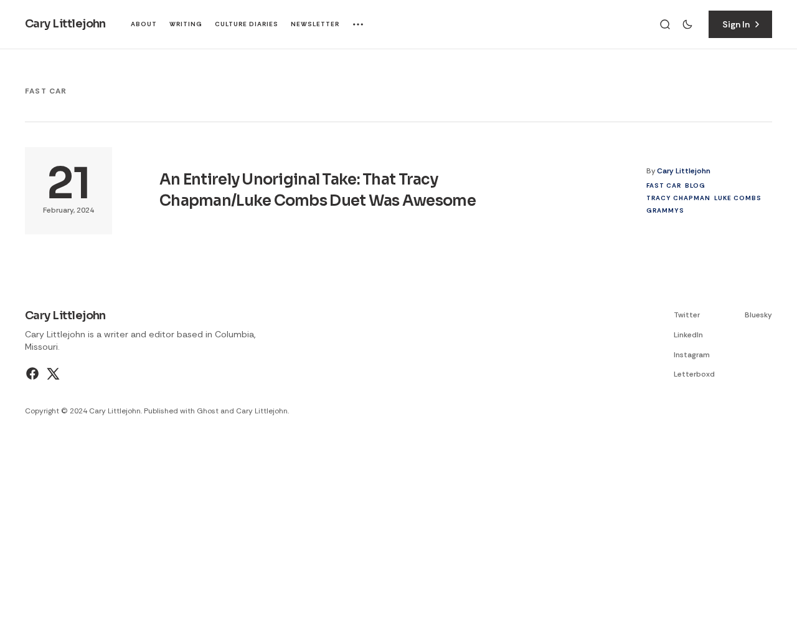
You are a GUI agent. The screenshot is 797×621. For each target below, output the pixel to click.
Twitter (687, 315)
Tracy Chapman (678, 198)
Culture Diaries (246, 24)
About (144, 24)
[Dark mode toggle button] (687, 24)
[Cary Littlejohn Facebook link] (34, 373)
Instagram (692, 355)
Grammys (665, 210)
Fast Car (663, 185)
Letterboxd (694, 374)
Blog (695, 185)
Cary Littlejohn (683, 171)
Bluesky (758, 315)
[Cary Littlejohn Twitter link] (52, 373)
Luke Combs (738, 198)
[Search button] (665, 24)
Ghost (208, 411)
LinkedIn (688, 335)
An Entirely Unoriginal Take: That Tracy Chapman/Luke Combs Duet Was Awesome (317, 190)
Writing (185, 24)
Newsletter (315, 24)
